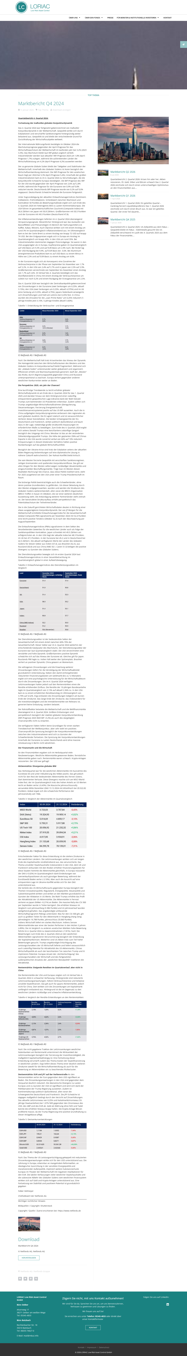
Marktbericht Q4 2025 (122, 219)
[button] (20, 1279)
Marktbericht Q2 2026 (122, 171)
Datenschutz (104, 1347)
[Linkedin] (167, 1304)
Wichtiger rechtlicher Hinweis (31, 1201)
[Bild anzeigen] (52, 331)
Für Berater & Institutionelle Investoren (136, 17)
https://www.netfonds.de (69, 1210)
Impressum (91, 1347)
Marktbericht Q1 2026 (122, 195)
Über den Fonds (92, 17)
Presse (110, 17)
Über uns (73, 17)
